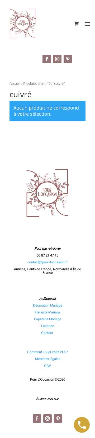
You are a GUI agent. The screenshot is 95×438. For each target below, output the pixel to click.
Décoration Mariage (47, 305)
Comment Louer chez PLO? (47, 352)
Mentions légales (47, 359)
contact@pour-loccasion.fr (47, 262)
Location (47, 326)
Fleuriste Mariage (47, 312)
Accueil (15, 83)
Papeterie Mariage (47, 319)
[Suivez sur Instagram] (57, 59)
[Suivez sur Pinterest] (68, 59)
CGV (47, 366)
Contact (47, 333)
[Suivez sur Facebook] (46, 59)
